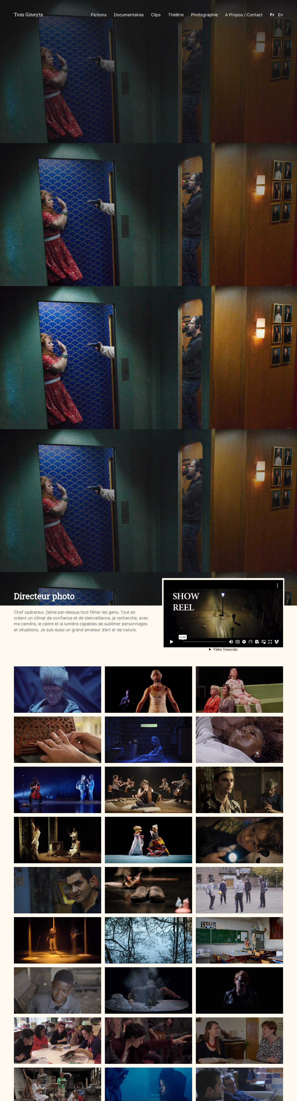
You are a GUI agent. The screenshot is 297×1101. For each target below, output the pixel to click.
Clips (156, 14)
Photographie (204, 14)
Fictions (99, 14)
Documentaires (129, 14)
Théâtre (176, 14)
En (280, 14)
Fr (272, 14)
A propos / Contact (244, 14)
